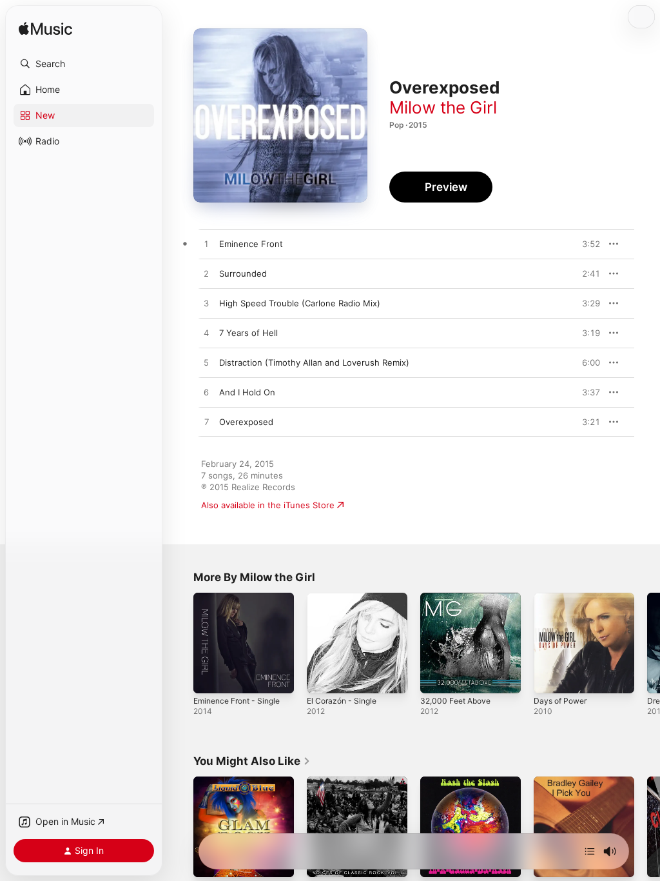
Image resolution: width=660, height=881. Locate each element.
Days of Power (560, 701)
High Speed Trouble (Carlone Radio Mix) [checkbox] (299, 303)
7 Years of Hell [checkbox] (248, 333)
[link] (252, 761)
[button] (83, 64)
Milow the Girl (443, 107)
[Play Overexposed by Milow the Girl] (206, 422)
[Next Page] (647, 643)
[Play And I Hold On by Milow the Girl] (206, 393)
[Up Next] (589, 851)
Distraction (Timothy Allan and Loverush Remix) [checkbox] (314, 362)
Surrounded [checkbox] (243, 273)
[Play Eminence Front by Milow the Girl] (206, 244)
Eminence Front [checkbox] (251, 244)
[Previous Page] (180, 643)
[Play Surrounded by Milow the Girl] (206, 274)
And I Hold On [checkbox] (247, 392)
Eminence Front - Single (236, 701)
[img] (45, 29)
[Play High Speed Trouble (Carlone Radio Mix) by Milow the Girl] (206, 304)
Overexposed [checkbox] (246, 422)
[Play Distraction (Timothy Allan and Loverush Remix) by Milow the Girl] (206, 363)
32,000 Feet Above (455, 701)
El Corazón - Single (341, 701)
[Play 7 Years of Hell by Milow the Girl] (206, 333)
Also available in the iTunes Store (268, 505)
